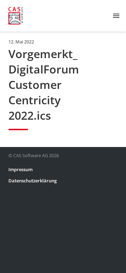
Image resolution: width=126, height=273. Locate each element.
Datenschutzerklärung (32, 180)
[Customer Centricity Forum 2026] (15, 15)
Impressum (20, 169)
